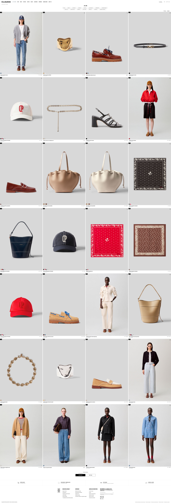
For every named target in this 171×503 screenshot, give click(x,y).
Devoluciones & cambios (78, 492)
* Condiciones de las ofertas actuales (68, 497)
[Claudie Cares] (59, 490)
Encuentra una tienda (92, 497)
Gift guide (84, 9)
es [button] (164, 1)
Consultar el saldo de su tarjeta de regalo (80, 496)
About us (66, 9)
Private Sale (73, 9)
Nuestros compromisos (92, 493)
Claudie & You (77, 493)
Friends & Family (102, 9)
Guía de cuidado (65, 496)
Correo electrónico (102, 492)
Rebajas (90, 9)
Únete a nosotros (91, 496)
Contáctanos (64, 492)
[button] (13, 2)
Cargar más (80, 475)
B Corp (90, 492)
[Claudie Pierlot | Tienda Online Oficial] (6, 1)
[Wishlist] (41, 13)
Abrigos (78, 9)
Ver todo (90, 475)
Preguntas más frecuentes (66, 493)
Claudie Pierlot (4, 4)
